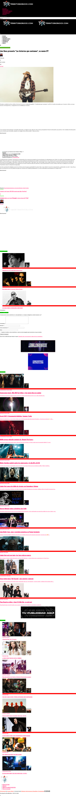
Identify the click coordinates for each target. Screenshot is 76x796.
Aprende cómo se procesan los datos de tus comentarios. (30, 336)
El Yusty (1, 66)
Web (1, 330)
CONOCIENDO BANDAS (7, 11)
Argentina (6, 188)
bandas (9, 188)
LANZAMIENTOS (5, 13)
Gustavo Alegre (10, 791)
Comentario (2, 323)
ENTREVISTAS (5, 10)
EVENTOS (4, 14)
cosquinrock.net (15, 157)
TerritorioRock (3, 791)
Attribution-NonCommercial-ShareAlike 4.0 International (32, 791)
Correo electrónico (4, 327)
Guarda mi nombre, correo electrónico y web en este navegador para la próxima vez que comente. (21, 332)
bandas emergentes (15, 188)
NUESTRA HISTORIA (6, 784)
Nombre (2, 325)
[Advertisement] (35, 142)
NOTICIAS (4, 8)
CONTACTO (4, 786)
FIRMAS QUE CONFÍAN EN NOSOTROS (9, 787)
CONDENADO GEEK (6, 12)
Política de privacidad (6, 789)
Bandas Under (22, 188)
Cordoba (27, 188)
